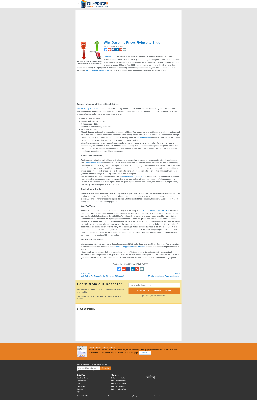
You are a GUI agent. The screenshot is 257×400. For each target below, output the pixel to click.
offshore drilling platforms (123, 247)
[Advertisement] (126, 26)
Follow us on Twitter (118, 378)
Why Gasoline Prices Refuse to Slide (132, 42)
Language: (149, 375)
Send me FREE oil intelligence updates (154, 291)
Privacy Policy (132, 396)
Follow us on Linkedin (119, 383)
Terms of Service (108, 396)
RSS (79, 392)
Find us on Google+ (118, 386)
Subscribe (105, 368)
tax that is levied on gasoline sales (155, 211)
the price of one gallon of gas (97, 70)
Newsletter (81, 386)
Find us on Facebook (118, 381)
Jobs (79, 383)
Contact (80, 389)
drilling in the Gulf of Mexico (131, 176)
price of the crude (144, 138)
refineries (141, 247)
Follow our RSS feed (118, 389)
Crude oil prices (110, 57)
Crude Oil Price (82, 378)
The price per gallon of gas (87, 109)
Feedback (157, 396)
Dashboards (81, 381)
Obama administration (93, 163)
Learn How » (145, 353)
